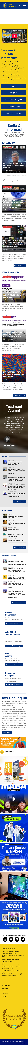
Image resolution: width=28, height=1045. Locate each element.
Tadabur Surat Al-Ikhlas (14, 529)
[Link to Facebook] (22, 1043)
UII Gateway (5, 993)
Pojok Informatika (7, 277)
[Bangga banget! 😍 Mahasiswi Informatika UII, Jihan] (14, 915)
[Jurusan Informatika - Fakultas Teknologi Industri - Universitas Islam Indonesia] (11, 5)
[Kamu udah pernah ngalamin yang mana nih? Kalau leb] (14, 828)
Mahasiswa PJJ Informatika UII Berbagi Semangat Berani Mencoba (13, 165)
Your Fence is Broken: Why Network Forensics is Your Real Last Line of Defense (13, 334)
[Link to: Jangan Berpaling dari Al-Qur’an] (5, 540)
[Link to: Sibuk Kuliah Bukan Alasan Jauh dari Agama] (5, 516)
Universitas (5, 988)
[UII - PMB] (13, 742)
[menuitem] (19, 5)
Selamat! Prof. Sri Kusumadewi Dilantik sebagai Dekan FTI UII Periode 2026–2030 (15, 463)
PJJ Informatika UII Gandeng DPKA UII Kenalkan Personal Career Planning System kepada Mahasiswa (13, 203)
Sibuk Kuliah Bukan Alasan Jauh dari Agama (15, 516)
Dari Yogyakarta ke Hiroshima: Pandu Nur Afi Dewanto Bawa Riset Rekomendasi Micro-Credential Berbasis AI (16, 471)
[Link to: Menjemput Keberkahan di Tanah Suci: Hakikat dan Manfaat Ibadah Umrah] (5, 522)
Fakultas (4, 991)
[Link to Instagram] (20, 1043)
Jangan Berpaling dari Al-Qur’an (16, 540)
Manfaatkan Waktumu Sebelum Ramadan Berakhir (15, 535)
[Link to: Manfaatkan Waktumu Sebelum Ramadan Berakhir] (5, 534)
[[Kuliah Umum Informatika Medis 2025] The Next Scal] (14, 857)
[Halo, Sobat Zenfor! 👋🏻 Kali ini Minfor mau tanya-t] (14, 799)
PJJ (10, 147)
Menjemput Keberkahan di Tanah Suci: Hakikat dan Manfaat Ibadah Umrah (16, 523)
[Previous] (6, 418)
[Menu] (24, 5)
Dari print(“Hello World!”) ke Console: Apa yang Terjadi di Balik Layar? (13, 374)
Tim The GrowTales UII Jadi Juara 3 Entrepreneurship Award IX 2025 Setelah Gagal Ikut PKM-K (16, 495)
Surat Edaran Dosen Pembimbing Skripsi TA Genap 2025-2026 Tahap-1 (16, 578)
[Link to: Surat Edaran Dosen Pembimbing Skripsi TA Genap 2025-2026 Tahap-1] (5, 577)
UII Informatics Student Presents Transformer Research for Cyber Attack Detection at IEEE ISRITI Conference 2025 (16, 487)
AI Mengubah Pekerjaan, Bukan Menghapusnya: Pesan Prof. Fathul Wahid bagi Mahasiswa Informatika (17, 563)
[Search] (19, 5)
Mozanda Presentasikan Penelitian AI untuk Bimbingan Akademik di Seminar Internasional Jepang (17, 479)
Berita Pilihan (6, 147)
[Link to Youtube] (25, 1043)
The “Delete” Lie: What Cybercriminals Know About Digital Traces (13, 295)
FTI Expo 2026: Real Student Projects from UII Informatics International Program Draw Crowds (15, 585)
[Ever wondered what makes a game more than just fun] (14, 886)
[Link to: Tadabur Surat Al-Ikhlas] (5, 529)
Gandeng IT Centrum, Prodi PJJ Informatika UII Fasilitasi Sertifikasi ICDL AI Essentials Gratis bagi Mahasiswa (14, 243)
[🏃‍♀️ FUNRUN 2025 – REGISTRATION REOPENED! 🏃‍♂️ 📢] (14, 770)
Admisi (4, 996)
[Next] (22, 418)
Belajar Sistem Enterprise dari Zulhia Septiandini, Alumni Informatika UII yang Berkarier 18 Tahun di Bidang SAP (16, 571)
